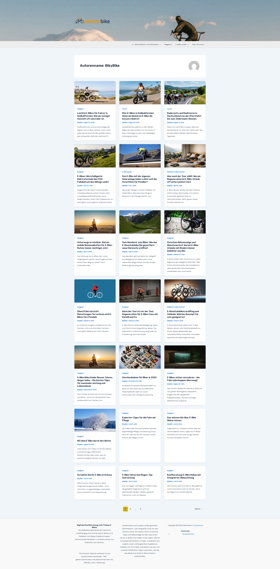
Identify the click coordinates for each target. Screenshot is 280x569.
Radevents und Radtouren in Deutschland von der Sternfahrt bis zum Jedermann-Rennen (184, 116)
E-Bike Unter (181, 44)
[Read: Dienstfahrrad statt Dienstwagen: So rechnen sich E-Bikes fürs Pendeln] (95, 291)
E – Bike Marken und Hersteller (145, 44)
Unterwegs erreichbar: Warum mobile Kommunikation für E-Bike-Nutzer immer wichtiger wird (95, 245)
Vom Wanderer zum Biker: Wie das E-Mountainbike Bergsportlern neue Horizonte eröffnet (139, 245)
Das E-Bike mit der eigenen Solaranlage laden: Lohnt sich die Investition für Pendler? (139, 179)
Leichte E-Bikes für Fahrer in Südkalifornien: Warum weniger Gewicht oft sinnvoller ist (93, 116)
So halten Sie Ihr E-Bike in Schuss (94, 475)
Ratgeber (80, 109)
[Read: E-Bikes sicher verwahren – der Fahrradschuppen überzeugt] (185, 357)
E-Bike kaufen (127, 172)
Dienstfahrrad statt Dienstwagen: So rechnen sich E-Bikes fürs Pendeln (94, 314)
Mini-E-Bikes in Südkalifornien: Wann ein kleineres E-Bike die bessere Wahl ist (138, 116)
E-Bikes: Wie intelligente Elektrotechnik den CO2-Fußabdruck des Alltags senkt (93, 179)
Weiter (199, 509)
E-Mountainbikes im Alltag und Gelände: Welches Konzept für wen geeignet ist (183, 314)
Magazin (168, 44)
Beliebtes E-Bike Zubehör (176, 172)
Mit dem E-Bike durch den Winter (94, 440)
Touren (124, 109)
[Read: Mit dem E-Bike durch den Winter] (95, 420)
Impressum (198, 525)
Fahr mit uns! (198, 44)
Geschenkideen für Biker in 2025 (139, 377)
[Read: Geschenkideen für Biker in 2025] (140, 357)
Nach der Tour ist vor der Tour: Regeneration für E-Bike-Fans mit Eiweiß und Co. (140, 314)
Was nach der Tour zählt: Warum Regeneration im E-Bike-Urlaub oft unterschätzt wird (183, 179)
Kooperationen (188, 534)
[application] (159, 44)
